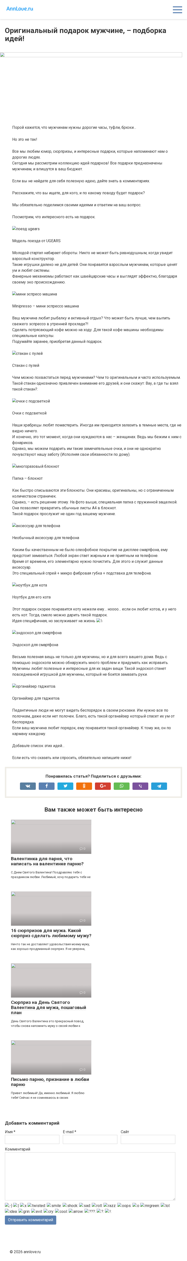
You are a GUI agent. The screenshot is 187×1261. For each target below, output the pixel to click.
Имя (10, 1132)
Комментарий (17, 1149)
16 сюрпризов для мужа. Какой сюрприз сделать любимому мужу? (51, 933)
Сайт (125, 1132)
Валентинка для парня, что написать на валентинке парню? (47, 861)
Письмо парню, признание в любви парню (50, 1081)
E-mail (69, 1132)
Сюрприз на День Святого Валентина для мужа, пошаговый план (48, 1007)
